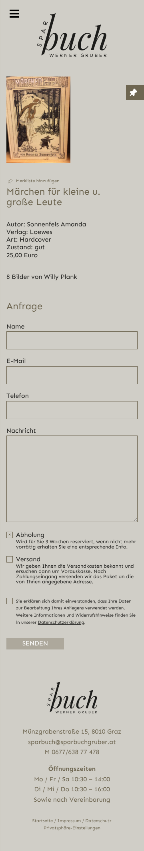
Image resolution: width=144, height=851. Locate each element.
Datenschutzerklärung (61, 622)
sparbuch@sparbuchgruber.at (72, 742)
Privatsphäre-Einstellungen (72, 828)
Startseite (42, 820)
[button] (38, 181)
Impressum (69, 820)
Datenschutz (98, 820)
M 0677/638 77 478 (72, 752)
